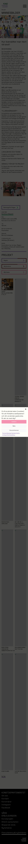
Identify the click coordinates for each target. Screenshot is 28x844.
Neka (14, 426)
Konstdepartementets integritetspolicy (11, 434)
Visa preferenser (14, 430)
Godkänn (14, 421)
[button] (25, 409)
